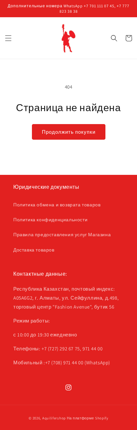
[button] (8, 38)
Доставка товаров (34, 250)
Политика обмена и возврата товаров (56, 205)
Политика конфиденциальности (50, 220)
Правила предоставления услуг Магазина (62, 235)
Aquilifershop (54, 418)
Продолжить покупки (68, 132)
